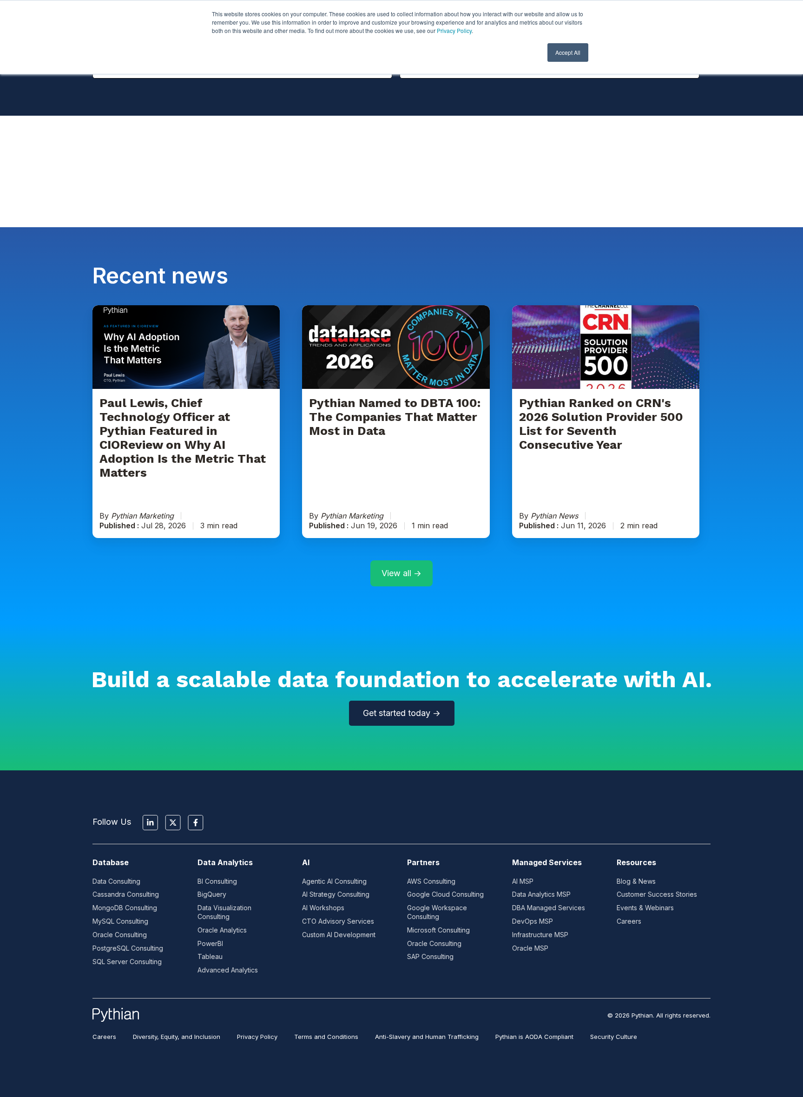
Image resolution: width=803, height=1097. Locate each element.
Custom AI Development (338, 935)
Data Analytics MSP (541, 894)
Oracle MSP (530, 948)
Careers (629, 921)
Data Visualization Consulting (224, 912)
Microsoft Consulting (438, 930)
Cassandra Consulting (125, 894)
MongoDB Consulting (124, 908)
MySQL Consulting (120, 921)
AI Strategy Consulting (335, 894)
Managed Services (547, 862)
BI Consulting (217, 881)
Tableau (210, 956)
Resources (636, 862)
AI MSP (522, 881)
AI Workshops (323, 908)
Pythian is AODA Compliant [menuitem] (534, 1036)
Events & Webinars (645, 908)
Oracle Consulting (119, 935)
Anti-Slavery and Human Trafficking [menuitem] (427, 1036)
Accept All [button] (567, 52)
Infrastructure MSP (540, 935)
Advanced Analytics (227, 970)
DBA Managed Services (548, 908)
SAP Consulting (430, 956)
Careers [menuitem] (104, 1036)
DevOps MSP (532, 921)
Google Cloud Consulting (445, 894)
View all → (401, 573)
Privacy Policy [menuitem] (257, 1036)
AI (305, 862)
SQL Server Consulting (127, 962)
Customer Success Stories (657, 894)
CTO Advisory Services (338, 921)
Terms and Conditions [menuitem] (326, 1036)
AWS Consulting (431, 881)
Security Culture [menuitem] (613, 1036)
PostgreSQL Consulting (127, 948)
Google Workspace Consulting (437, 912)
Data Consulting (116, 881)
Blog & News (636, 881)
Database (110, 862)
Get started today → (402, 713)
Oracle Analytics (222, 930)
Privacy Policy (454, 30)
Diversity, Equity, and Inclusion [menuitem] (176, 1036)
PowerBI (210, 943)
